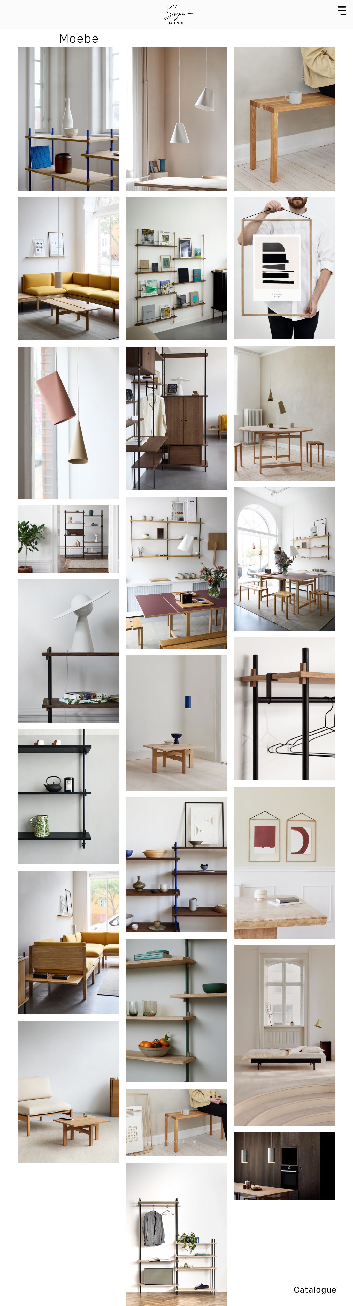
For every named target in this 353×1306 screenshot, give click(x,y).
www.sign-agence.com (176, 1141)
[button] (342, 10)
